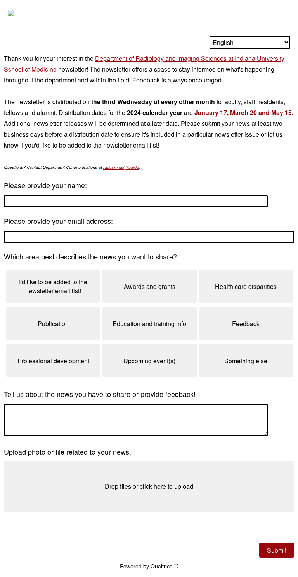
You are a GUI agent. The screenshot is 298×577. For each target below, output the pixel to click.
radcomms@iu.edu (121, 167)
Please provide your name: (45, 185)
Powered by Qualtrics (146, 566)
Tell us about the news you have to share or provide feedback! (100, 394)
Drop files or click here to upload (149, 486)
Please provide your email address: (58, 221)
